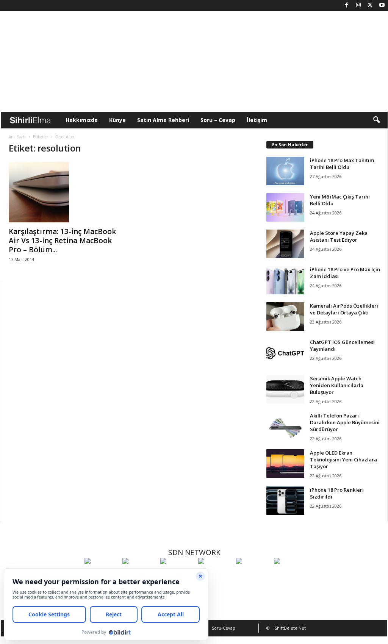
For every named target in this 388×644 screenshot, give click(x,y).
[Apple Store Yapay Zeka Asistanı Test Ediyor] (285, 244)
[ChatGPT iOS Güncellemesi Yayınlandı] (285, 353)
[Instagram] (358, 5)
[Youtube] (381, 5)
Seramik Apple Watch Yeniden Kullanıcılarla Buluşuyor (336, 385)
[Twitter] (370, 5)
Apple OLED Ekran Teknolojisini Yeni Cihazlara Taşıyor (343, 459)
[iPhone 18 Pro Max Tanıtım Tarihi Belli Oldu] (285, 171)
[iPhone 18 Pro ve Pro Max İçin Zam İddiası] (285, 280)
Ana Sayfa (17, 136)
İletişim (257, 119)
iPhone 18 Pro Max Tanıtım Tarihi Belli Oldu (342, 163)
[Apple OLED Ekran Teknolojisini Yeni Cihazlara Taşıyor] (285, 463)
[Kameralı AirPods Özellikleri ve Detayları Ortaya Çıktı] (285, 316)
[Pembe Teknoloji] (253, 575)
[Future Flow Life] (291, 575)
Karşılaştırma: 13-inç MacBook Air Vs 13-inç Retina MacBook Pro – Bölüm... (62, 241)
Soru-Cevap (223, 628)
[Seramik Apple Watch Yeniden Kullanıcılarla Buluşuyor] (285, 389)
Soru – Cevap (217, 119)
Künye (117, 119)
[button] (376, 120)
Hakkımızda (82, 119)
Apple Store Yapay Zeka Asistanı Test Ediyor (339, 236)
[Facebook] (346, 5)
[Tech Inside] (215, 575)
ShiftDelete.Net (290, 628)
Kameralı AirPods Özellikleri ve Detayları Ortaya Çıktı (344, 309)
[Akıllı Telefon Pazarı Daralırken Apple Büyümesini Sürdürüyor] (285, 426)
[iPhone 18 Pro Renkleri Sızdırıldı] (285, 500)
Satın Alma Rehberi (163, 119)
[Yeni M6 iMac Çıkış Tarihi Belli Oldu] (285, 207)
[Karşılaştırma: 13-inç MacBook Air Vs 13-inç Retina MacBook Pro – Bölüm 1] (65, 192)
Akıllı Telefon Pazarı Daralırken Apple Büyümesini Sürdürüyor (345, 422)
